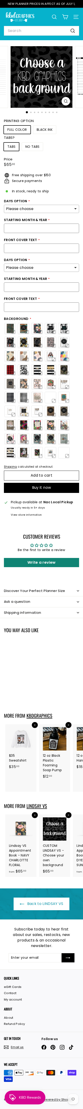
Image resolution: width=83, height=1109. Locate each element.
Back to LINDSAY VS (44, 903)
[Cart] (65, 17)
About (8, 1017)
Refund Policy (14, 1024)
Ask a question (17, 601)
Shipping (10, 467)
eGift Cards (13, 987)
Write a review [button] (41, 562)
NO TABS (32, 146)
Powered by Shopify (57, 1099)
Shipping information (22, 612)
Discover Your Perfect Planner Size (34, 590)
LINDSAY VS (37, 805)
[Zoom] (66, 101)
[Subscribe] (68, 957)
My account (13, 999)
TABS (11, 146)
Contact (10, 993)
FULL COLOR (17, 129)
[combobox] (41, 31)
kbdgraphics (39, 715)
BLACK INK (45, 129)
